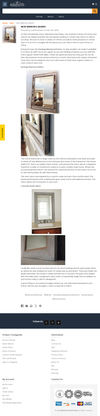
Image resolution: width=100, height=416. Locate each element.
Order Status (7, 392)
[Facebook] (22, 306)
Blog (53, 340)
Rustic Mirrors (8, 344)
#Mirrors (47, 295)
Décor (61, 16)
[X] (36, 306)
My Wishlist (7, 399)
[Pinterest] (40, 306)
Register (14, 362)
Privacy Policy (57, 355)
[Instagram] (64, 322)
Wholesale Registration (12, 403)
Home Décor (7, 347)
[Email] (26, 306)
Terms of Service (58, 358)
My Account (7, 384)
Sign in (5, 362)
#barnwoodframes (33, 295)
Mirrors (51, 16)
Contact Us (56, 344)
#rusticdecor (87, 295)
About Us (55, 362)
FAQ (53, 347)
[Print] (31, 306)
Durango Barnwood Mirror (32, 67)
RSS (52, 366)
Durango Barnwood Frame (50, 49)
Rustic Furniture (9, 351)
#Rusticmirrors (59, 299)
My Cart (5, 395)
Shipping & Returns (59, 351)
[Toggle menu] (4, 4)
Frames (39, 16)
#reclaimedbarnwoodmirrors (66, 295)
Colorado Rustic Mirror (31, 186)
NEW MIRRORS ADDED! (33, 26)
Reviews (54, 369)
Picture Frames (8, 340)
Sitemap (55, 373)
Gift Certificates (9, 358)
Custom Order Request (12, 355)
